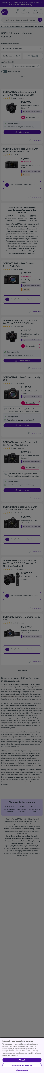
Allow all (22, 1060)
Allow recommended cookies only (22, 1065)
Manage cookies (22, 1070)
